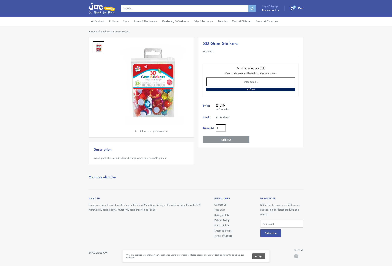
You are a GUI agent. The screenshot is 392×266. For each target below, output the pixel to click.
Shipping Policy (222, 230)
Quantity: (208, 128)
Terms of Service (223, 236)
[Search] (252, 8)
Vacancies (219, 210)
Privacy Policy (221, 225)
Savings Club (221, 215)
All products (104, 31)
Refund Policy (221, 220)
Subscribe (271, 233)
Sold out (226, 139)
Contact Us (220, 205)
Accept (258, 256)
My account (269, 10)
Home (92, 31)
